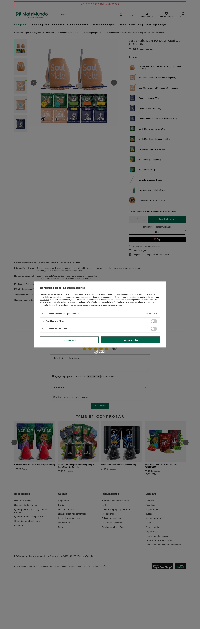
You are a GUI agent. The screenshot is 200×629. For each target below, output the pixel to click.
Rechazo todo (69, 340)
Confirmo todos (131, 340)
